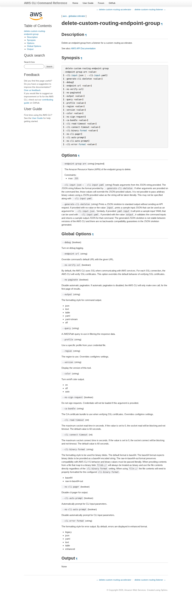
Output (30, 49)
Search (49, 66)
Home (75, 3)
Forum (101, 3)
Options (30, 43)
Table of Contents (38, 26)
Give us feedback (32, 90)
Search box (29, 62)
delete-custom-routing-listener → (150, 9)
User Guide (88, 3)
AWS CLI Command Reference (45, 3)
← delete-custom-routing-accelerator (113, 9)
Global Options (34, 46)
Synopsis (31, 40)
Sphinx (164, 590)
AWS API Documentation (83, 48)
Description (32, 37)
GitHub (112, 3)
